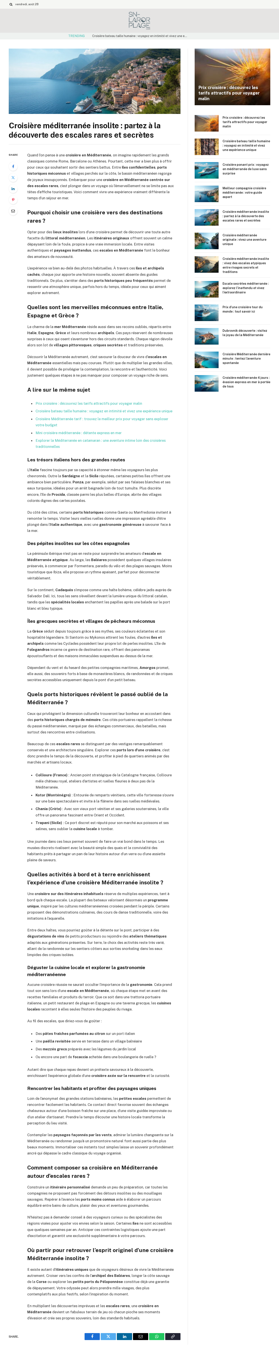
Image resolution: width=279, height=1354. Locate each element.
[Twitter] (13, 177)
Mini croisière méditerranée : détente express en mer (79, 433)
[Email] (13, 210)
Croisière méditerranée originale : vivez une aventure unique (244, 240)
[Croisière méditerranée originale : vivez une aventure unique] (207, 241)
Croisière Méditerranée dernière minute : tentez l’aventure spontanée (246, 358)
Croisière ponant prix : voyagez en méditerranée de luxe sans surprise (246, 169)
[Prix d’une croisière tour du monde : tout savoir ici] (207, 313)
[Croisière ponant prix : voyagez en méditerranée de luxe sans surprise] (207, 170)
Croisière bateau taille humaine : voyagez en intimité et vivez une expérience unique (141, 36)
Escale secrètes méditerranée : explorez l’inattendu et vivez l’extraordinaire (246, 288)
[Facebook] (13, 166)
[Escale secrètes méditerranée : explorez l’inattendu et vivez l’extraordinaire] (207, 289)
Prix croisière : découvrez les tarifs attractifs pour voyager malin (89, 403)
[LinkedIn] (13, 188)
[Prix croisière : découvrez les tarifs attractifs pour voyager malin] (232, 77)
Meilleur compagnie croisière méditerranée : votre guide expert (244, 192)
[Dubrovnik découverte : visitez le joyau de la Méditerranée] (207, 336)
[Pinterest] (13, 199)
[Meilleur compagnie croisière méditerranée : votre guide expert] (207, 194)
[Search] (11, 4)
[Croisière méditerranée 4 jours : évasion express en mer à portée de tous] (207, 383)
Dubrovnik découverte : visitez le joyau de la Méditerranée (245, 333)
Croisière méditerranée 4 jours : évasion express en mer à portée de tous (246, 382)
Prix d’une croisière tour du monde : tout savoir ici (243, 309)
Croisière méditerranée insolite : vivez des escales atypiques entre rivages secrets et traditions (246, 265)
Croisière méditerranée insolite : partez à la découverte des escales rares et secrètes (246, 216)
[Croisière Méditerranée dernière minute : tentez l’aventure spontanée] (207, 360)
